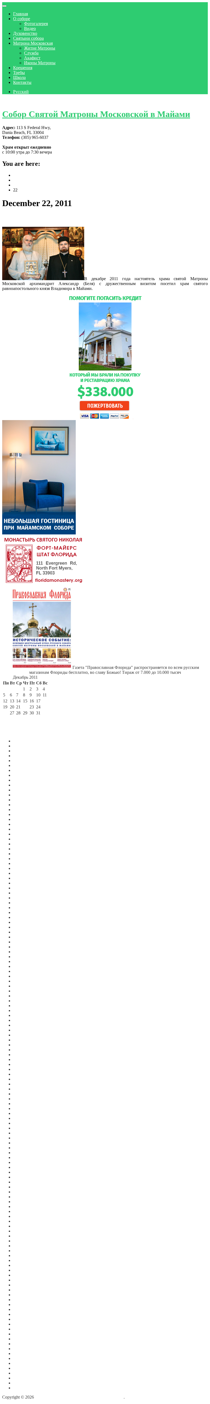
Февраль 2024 (26, 883)
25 (45, 707)
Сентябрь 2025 (26, 795)
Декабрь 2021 (25, 1010)
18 (45, 701)
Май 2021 (22, 1044)
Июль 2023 (23, 917)
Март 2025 (23, 824)
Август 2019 (24, 1133)
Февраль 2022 (26, 1000)
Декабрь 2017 (25, 1206)
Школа (19, 77)
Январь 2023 (25, 946)
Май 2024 (22, 868)
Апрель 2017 (25, 1236)
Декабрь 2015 (25, 1294)
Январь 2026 (25, 775)
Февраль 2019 (26, 1157)
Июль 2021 (23, 1035)
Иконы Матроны (40, 62)
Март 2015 (23, 1329)
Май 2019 (22, 1142)
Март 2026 (23, 765)
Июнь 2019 (23, 1138)
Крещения (22, 67)
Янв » (35, 719)
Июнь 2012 (23, 1363)
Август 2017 (24, 1221)
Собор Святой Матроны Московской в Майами (96, 114)
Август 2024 (24, 853)
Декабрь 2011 (25, 1387)
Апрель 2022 (25, 991)
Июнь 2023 (23, 922)
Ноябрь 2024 (25, 844)
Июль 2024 (23, 858)
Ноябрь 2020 (25, 1074)
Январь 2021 (25, 1064)
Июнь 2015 (23, 1319)
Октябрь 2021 (26, 1020)
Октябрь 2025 (26, 790)
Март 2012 (23, 1373)
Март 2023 (23, 937)
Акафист (32, 58)
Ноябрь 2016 (25, 1260)
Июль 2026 (23, 746)
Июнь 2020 (23, 1093)
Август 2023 (24, 912)
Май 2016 (22, 1275)
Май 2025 (22, 814)
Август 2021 (24, 1030)
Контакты (22, 82)
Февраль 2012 (26, 1378)
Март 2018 (23, 1196)
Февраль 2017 (26, 1245)
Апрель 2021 (25, 1049)
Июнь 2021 (23, 1040)
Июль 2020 (23, 1089)
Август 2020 (24, 1084)
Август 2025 (24, 799)
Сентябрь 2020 (26, 1079)
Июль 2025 (23, 804)
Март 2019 (23, 1152)
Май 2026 (22, 755)
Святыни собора (28, 38)
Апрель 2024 (25, 873)
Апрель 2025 (25, 819)
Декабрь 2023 (25, 893)
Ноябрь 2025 (25, 785)
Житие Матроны (39, 48)
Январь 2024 (25, 888)
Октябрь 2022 (26, 961)
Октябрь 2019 (26, 1128)
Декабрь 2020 (25, 1069)
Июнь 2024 (23, 863)
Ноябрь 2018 (25, 1172)
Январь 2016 (25, 1289)
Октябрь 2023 (26, 902)
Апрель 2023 (25, 932)
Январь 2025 (25, 834)
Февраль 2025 (26, 829)
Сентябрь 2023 (26, 907)
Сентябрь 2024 (26, 848)
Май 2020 (22, 1098)
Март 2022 (23, 995)
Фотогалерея (36, 23)
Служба (31, 53)
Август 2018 (24, 1182)
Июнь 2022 (23, 981)
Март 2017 (23, 1240)
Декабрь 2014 (25, 1338)
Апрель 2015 (25, 1324)
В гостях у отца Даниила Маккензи (54, 217)
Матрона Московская (33, 43)
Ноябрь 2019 (25, 1123)
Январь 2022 (25, 1005)
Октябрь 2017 (26, 1216)
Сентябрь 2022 (26, 966)
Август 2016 (24, 1265)
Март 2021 (23, 1054)
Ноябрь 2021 (25, 1015)
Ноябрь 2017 (25, 1211)
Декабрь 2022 (25, 951)
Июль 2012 (23, 1358)
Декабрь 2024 (25, 839)
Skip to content (15, 101)
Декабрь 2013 (25, 1348)
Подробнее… (105, 288)
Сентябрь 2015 (26, 1304)
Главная (20, 13)
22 (25, 707)
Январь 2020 (25, 1113)
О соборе (21, 18)
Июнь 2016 (23, 1270)
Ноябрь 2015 (25, 1299)
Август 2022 (24, 971)
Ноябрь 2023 (25, 897)
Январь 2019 (25, 1162)
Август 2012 (24, 1353)
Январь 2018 (25, 1201)
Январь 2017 (25, 1250)
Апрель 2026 (25, 760)
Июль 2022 (23, 976)
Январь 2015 (25, 1334)
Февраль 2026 (26, 770)
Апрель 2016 (25, 1280)
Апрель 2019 (25, 1147)
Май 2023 (22, 927)
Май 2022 (22, 986)
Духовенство (25, 33)
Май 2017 (22, 1231)
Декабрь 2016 (25, 1255)
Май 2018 (22, 1187)
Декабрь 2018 (25, 1167)
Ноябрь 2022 (25, 956)
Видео (30, 28)
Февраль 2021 (26, 1059)
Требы (19, 72)
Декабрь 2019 (25, 1118)
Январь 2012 (25, 1383)
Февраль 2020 (26, 1108)
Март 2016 (23, 1285)
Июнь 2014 (23, 1343)
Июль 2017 (23, 1226)
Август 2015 (24, 1309)
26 (5, 713)
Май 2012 (22, 1368)
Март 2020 (23, 1103)
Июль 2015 (23, 1314)
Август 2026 (24, 741)
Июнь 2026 (23, 750)
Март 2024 (23, 878)
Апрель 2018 (25, 1191)
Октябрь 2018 (26, 1177)
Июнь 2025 (23, 809)
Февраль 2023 (26, 942)
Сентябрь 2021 (26, 1025)
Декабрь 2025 (25, 780)
